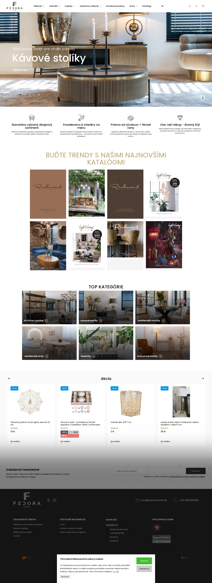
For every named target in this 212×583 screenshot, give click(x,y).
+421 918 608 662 (189, 500)
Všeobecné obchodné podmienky (27, 524)
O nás (62, 524)
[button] (5, 59)
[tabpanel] (31, 415)
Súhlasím (144, 561)
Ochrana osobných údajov (71, 528)
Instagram (54, 500)
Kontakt (16, 536)
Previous (10, 378)
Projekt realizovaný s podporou (73, 532)
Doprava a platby (20, 528)
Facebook (48, 500)
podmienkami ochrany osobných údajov (187, 476)
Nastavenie (65, 577)
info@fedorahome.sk (154, 500)
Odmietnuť (144, 568)
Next (203, 378)
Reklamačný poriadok (22, 532)
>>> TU (116, 571)
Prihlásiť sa (196, 471)
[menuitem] (39, 6)
